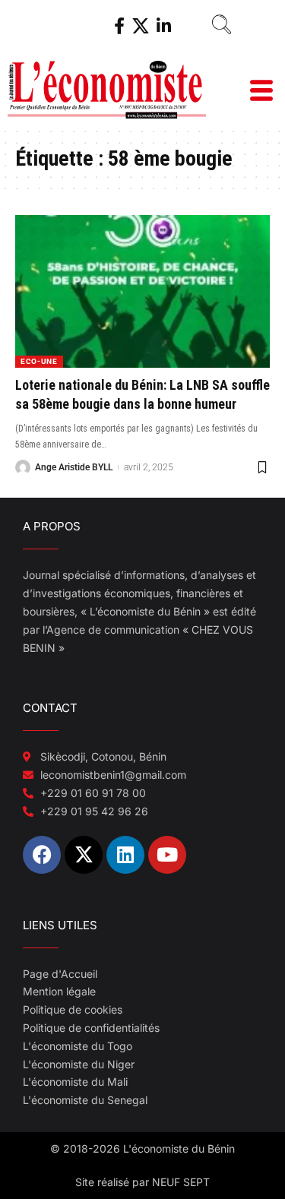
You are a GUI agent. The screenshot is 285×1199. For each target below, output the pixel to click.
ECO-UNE (39, 361)
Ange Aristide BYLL (73, 467)
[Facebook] (119, 26)
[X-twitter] (84, 855)
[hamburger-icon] (260, 92)
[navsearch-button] (216, 26)
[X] (140, 26)
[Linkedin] (125, 855)
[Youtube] (167, 855)
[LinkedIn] (164, 26)
